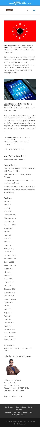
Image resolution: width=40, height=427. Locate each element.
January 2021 (8, 326)
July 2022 (7, 272)
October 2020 (9, 336)
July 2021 (7, 306)
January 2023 (8, 252)
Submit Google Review (24, 407)
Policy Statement (18, 415)
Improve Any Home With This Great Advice (19, 186)
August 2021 (8, 302)
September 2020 (10, 339)
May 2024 (7, 208)
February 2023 (9, 248)
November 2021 (10, 292)
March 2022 (8, 279)
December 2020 (10, 329)
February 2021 (9, 323)
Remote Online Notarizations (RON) (18, 412)
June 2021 (7, 309)
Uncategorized (9, 144)
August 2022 (8, 269)
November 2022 (10, 259)
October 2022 (9, 262)
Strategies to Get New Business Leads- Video (17, 138)
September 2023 (10, 225)
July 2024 (7, 201)
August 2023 (8, 228)
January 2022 (8, 285)
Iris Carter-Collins (12, 50)
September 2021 (10, 299)
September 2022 (10, 265)
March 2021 (8, 319)
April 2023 (7, 242)
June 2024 (7, 205)
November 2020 (10, 333)
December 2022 (10, 255)
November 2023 (10, 218)
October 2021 (9, 296)
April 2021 (7, 316)
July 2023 (7, 232)
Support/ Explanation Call (13, 396)
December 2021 (10, 289)
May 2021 (7, 313)
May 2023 (7, 238)
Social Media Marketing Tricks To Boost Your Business (18, 105)
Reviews (19, 410)
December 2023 (10, 215)
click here (21, 159)
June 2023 (7, 235)
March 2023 (8, 245)
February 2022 (9, 282)
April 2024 (7, 211)
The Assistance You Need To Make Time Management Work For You (18, 46)
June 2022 (7, 275)
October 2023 (9, 221)
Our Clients (9, 407)
